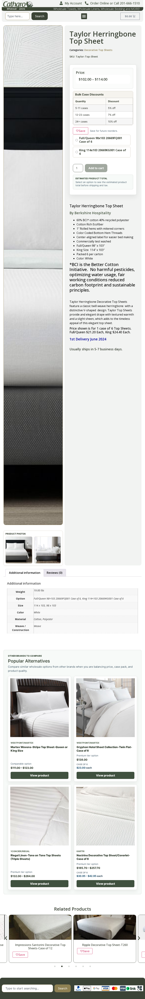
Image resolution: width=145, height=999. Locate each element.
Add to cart (96, 168)
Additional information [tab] (24, 573)
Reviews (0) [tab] (54, 573)
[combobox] (17, 16)
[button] (84, 16)
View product (39, 775)
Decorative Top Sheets (98, 50)
